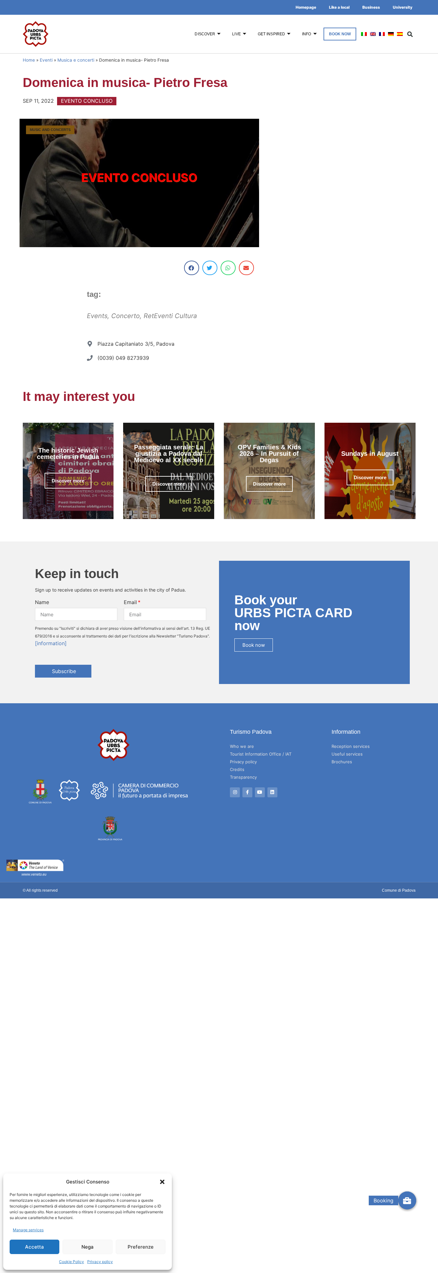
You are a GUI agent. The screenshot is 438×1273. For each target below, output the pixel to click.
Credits (237, 769)
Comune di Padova (399, 890)
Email (130, 602)
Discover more (68, 480)
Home (29, 60)
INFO (306, 34)
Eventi (46, 60)
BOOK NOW (340, 34)
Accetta (34, 1247)
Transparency (243, 777)
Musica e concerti (75, 60)
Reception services (351, 746)
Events (97, 316)
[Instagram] (235, 792)
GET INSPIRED (271, 34)
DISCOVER (205, 34)
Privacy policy (100, 1261)
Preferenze (141, 1247)
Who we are (242, 746)
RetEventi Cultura (170, 316)
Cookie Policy (71, 1261)
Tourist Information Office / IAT (260, 754)
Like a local (339, 7)
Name (42, 602)
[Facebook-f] (247, 792)
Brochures (342, 761)
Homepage (306, 7)
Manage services (28, 1229)
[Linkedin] (272, 792)
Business (371, 7)
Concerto (125, 316)
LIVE (236, 34)
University (402, 7)
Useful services (347, 754)
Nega (87, 1247)
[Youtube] (260, 792)
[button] (162, 1182)
